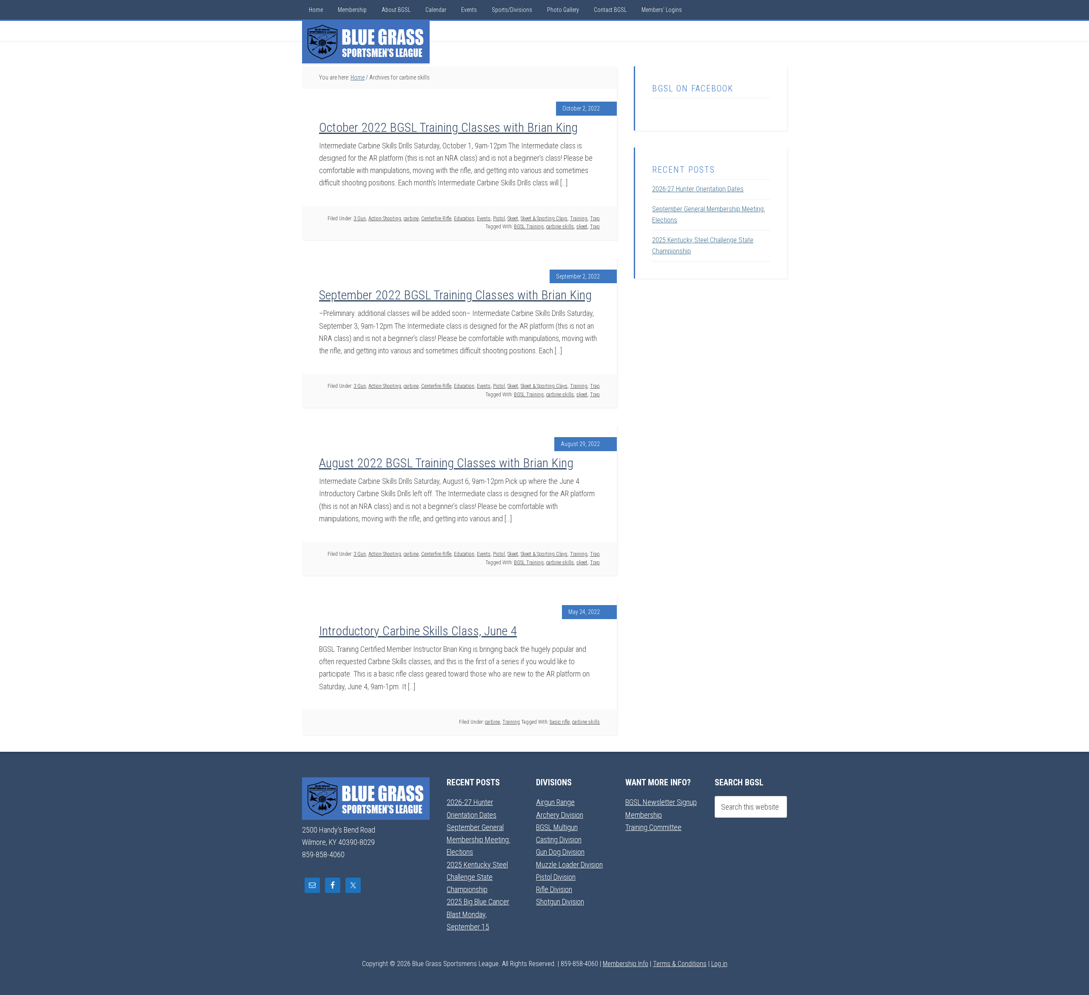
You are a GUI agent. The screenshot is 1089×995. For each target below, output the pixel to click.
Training (578, 219)
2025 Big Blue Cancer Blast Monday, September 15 (478, 914)
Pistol (499, 219)
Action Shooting (384, 219)
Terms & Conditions (680, 964)
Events (483, 219)
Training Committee (653, 827)
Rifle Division (554, 889)
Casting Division (559, 839)
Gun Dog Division (560, 851)
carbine (411, 219)
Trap (595, 219)
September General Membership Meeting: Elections (478, 840)
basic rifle (560, 722)
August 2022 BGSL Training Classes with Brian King (446, 462)
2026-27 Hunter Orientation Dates (698, 189)
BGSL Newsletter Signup (661, 802)
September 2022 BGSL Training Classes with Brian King (455, 294)
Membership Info (625, 964)
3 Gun (359, 219)
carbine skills (560, 227)
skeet (581, 227)
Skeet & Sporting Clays (544, 219)
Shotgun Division (560, 901)
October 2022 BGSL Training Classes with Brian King (448, 127)
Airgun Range (555, 802)
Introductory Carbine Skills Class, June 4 (418, 630)
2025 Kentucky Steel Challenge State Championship (477, 877)
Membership (643, 814)
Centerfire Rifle (436, 219)
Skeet (512, 219)
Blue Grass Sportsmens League (366, 42)
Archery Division (559, 814)
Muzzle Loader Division (569, 864)
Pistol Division (556, 877)
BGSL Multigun (557, 827)
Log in (719, 964)
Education (464, 219)
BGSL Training (529, 227)
